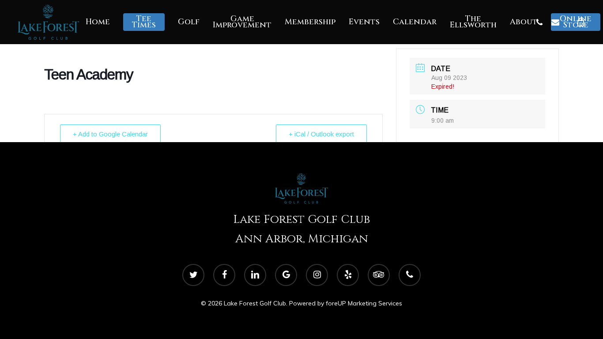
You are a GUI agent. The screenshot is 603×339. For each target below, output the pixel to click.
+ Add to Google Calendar (110, 134)
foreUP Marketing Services (364, 303)
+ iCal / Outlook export (321, 134)
